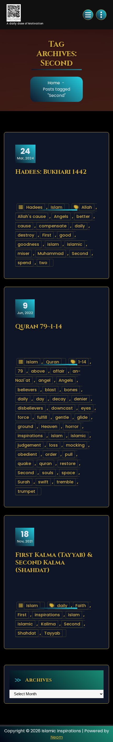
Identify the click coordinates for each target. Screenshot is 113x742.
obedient (27, 454)
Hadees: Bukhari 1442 (51, 172)
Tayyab (52, 633)
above (38, 371)
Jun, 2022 (25, 308)
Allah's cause (32, 216)
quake (24, 464)
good (65, 235)
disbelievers (30, 408)
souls (47, 473)
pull (69, 454)
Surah (24, 482)
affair (58, 371)
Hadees (34, 207)
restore (67, 464)
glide (82, 417)
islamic (74, 244)
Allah (86, 207)
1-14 (82, 362)
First (46, 235)
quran (45, 464)
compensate (52, 226)
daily (80, 226)
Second (80, 253)
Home (54, 83)
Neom (56, 737)
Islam (56, 207)
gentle (62, 417)
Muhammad (51, 253)
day (40, 399)
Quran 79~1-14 (38, 326)
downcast (62, 408)
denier (80, 399)
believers (27, 390)
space (68, 473)
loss (53, 445)
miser (23, 253)
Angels (61, 216)
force (23, 417)
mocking (75, 445)
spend (24, 263)
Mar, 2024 (25, 154)
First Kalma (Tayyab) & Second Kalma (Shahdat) (54, 562)
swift (43, 482)
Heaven (49, 427)
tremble (64, 482)
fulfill (42, 417)
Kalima (48, 624)
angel (44, 380)
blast (50, 390)
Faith (80, 606)
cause (24, 226)
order (51, 454)
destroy (26, 235)
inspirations (30, 436)
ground (25, 427)
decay (59, 399)
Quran (52, 362)
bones (71, 390)
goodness (28, 244)
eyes (86, 408)
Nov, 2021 (25, 537)
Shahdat (27, 633)
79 (20, 371)
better (83, 216)
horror (72, 427)
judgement (29, 445)
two (43, 263)
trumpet (26, 491)
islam (53, 244)
